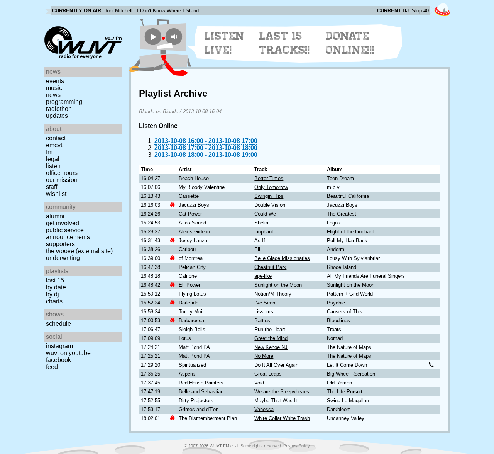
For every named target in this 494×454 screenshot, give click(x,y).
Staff (51, 187)
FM (49, 152)
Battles (262, 320)
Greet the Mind (271, 338)
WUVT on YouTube (68, 353)
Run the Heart (269, 329)
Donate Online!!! (350, 43)
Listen (53, 166)
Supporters (60, 244)
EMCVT (54, 145)
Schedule (58, 323)
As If (259, 240)
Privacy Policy (296, 446)
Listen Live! (224, 43)
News (53, 95)
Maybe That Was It (275, 400)
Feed (52, 367)
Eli (257, 249)
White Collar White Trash (282, 418)
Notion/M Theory (272, 294)
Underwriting (63, 258)
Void (259, 383)
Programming (64, 102)
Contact (56, 138)
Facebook (58, 360)
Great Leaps (268, 374)
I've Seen (264, 303)
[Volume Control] (175, 36)
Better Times (268, 178)
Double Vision (269, 205)
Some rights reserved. (261, 446)
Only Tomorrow (271, 187)
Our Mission (62, 180)
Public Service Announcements (68, 233)
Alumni (55, 216)
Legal (52, 159)
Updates (57, 115)
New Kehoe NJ (271, 347)
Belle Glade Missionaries (282, 258)
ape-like (263, 276)
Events (55, 81)
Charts (54, 301)
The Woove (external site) (79, 251)
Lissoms (263, 312)
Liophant (263, 232)
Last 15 (55, 280)
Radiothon (59, 108)
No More (263, 356)
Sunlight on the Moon (278, 285)
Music (54, 88)
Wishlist (56, 193)
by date (56, 287)
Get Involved (62, 223)
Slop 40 (420, 11)
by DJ (52, 294)
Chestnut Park (270, 267)
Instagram (59, 346)
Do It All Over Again (276, 365)
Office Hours (62, 173)
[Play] (153, 36)
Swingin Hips (268, 196)
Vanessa (264, 409)
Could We (265, 214)
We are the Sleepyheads (281, 391)
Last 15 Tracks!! (284, 43)
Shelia (261, 223)
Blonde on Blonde (158, 111)
